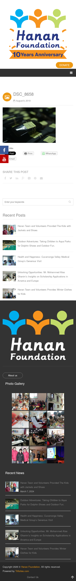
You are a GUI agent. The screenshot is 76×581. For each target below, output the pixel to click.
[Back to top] (72, 576)
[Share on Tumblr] (29, 178)
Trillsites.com (22, 571)
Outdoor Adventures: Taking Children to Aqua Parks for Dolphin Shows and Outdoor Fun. (44, 243)
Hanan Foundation (30, 566)
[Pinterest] (35, 178)
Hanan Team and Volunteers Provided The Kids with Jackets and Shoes (44, 228)
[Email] (41, 178)
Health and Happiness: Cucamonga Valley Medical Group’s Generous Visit (43, 259)
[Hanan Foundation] (38, 34)
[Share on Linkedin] (17, 178)
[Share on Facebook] (5, 178)
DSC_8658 (23, 94)
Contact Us (33, 577)
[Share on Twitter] (11, 178)
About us (12, 375)
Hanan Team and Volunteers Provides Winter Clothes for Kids (45, 291)
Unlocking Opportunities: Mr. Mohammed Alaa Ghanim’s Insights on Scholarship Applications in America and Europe (43, 276)
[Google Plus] (23, 178)
